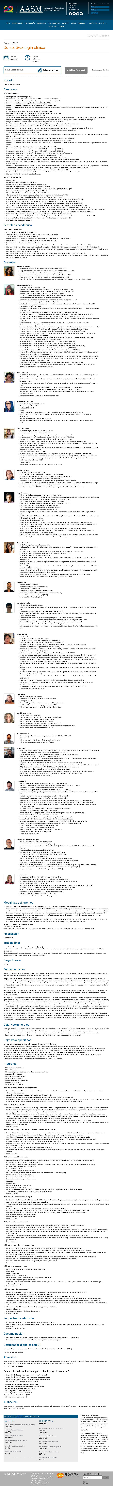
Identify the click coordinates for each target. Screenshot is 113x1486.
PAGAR (62, 27)
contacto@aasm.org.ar (38, 1484)
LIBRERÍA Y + (103, 23)
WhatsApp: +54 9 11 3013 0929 (40, 1482)
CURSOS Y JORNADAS (78, 23)
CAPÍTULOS (93, 23)
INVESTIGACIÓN (30, 23)
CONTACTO (72, 5)
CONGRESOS (52, 27)
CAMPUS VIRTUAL (74, 10)
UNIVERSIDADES (17, 23)
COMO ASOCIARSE (54, 23)
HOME (8, 23)
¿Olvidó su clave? (104, 4)
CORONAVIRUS (73, 3)
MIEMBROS (65, 23)
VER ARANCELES (76, 70)
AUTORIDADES (41, 23)
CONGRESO (72, 7)
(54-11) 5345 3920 (39, 1480)
